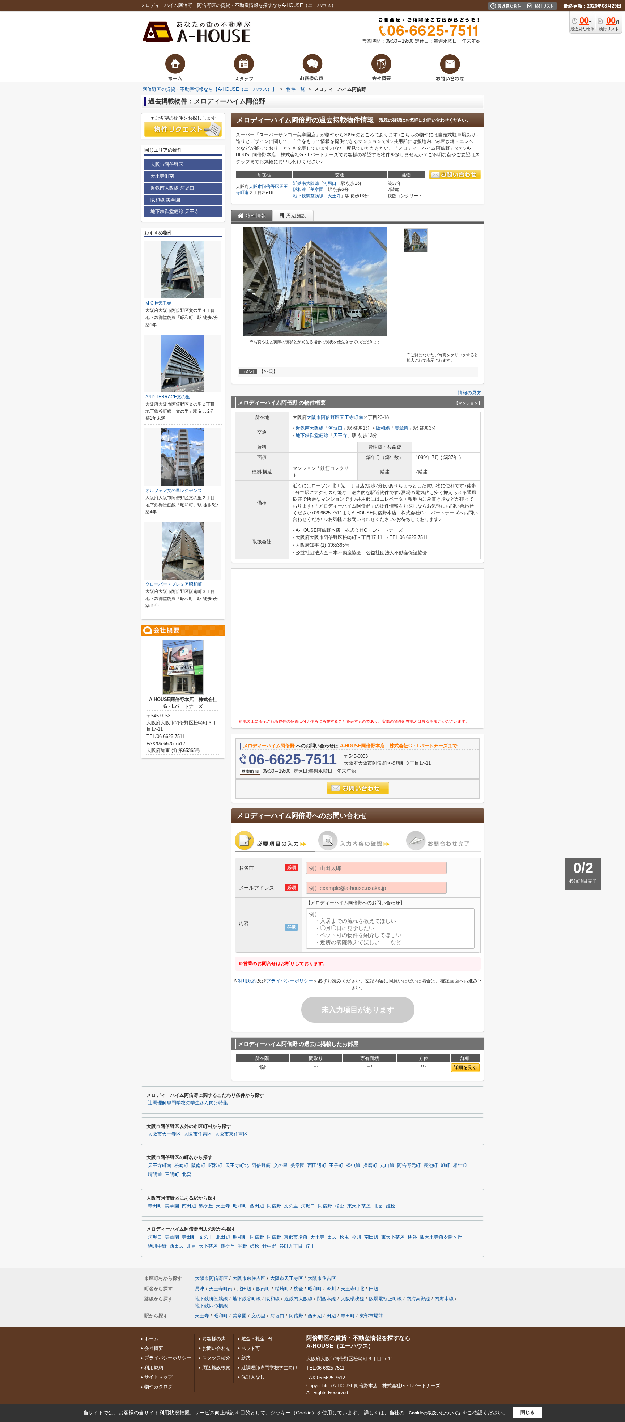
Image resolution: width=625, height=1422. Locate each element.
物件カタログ (158, 1386)
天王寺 (334, 195)
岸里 (310, 1246)
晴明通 (155, 1174)
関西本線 (326, 1299)
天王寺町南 (351, 417)
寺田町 (155, 1206)
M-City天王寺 (158, 303)
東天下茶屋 (359, 1206)
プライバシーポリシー (289, 981)
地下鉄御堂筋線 (308, 195)
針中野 (269, 1246)
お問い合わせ (216, 1348)
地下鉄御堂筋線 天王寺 (174, 211)
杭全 (298, 1288)
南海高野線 (418, 1299)
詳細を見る (465, 1067)
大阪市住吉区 (198, 1134)
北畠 (186, 1174)
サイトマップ (158, 1377)
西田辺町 (316, 1165)
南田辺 (189, 1206)
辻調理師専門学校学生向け (269, 1367)
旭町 (445, 1165)
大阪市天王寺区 (164, 1134)
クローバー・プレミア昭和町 (173, 584)
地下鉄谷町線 (247, 1299)
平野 (242, 1246)
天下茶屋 (208, 1246)
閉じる (527, 1412)
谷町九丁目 (291, 1246)
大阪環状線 (352, 1299)
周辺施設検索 (216, 1367)
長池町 (431, 1165)
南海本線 (444, 1299)
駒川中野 (157, 1246)
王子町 (336, 1165)
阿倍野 (274, 1206)
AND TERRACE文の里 (167, 396)
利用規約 (247, 981)
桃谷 (412, 1237)
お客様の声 (214, 1338)
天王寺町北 (237, 1165)
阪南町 (198, 1165)
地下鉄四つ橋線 (211, 1305)
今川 (356, 1237)
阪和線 (299, 189)
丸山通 (387, 1165)
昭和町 (215, 1165)
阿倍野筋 (261, 1165)
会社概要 (153, 1348)
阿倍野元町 (409, 1165)
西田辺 (257, 1206)
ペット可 (250, 1348)
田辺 (332, 1237)
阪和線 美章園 (165, 200)
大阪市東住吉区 (231, 1134)
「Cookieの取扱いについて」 (433, 1412)
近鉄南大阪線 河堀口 (172, 188)
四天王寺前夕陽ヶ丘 (441, 1237)
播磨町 (370, 1165)
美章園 (316, 189)
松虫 (339, 1206)
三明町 (172, 1174)
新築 (246, 1358)
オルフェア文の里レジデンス (173, 490)
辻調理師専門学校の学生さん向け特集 (188, 1102)
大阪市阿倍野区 (264, 186)
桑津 (199, 1288)
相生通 (460, 1165)
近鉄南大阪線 (306, 183)
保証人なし (253, 1377)
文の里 (280, 1165)
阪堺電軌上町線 (385, 1299)
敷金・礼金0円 (256, 1338)
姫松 (390, 1206)
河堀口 (329, 183)
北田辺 (223, 1237)
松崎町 (181, 1165)
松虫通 (353, 1165)
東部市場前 (295, 1237)
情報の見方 (469, 392)
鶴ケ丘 (206, 1206)
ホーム (151, 1338)
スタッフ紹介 (216, 1358)
